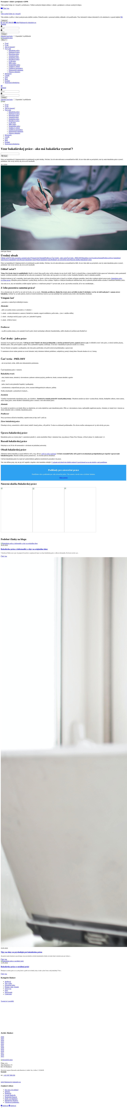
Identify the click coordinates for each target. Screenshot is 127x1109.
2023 (2, 1042)
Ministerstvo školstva (11, 1100)
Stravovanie (8, 992)
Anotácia (95, 258)
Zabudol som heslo (7, 36)
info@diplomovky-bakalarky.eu (26, 22)
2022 (2, 1044)
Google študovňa (10, 1095)
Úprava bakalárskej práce (12, 260)
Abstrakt (42, 258)
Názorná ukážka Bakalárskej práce (81, 260)
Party (6, 990)
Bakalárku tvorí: (87, 258)
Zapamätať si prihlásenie (16, 36)
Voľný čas (8, 989)
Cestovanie (8, 994)
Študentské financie (11, 1097)
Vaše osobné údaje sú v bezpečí (11, 14)
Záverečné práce (10, 985)
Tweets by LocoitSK (7, 1001)
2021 (2, 1046)
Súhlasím (4, 20)
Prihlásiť (3, 24)
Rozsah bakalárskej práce (28, 260)
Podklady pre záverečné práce (60, 260)
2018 (2, 1051)
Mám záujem (63, 477)
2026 (2, 1037)
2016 (2, 1054)
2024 (2, 1040)
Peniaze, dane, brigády (12, 987)
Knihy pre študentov (11, 1099)
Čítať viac (6, 8)
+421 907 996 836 (8, 22)
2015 (2, 1056)
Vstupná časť (35, 258)
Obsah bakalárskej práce (43, 260)
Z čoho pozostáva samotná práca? (20, 258)
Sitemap (7, 1091)
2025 (2, 1038)
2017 (2, 1053)
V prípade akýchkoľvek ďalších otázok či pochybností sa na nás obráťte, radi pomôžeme (79, 462)
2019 (2, 1049)
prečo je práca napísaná (48, 454)
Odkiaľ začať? (5, 258)
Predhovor (48, 258)
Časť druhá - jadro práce (59, 258)
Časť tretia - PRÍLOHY (74, 258)
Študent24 (8, 1093)
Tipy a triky (8, 983)
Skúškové (8, 981)
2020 (2, 1047)
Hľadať (5, 156)
